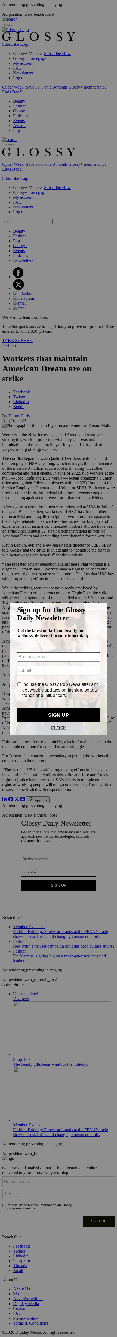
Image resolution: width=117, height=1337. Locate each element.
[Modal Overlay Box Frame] (58, 669)
